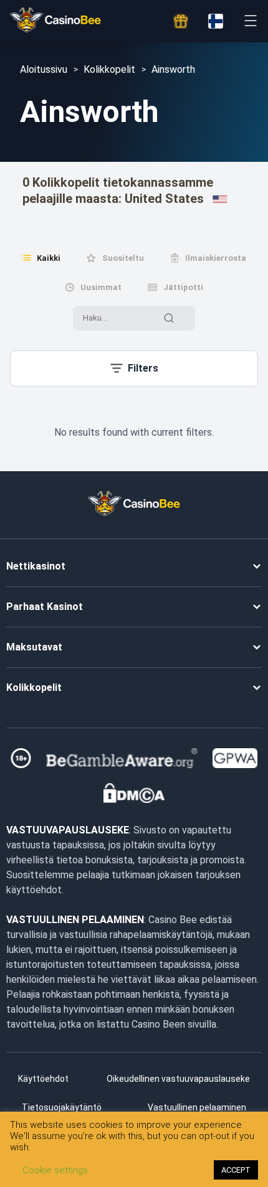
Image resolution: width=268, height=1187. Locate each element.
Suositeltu (123, 258)
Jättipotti (183, 287)
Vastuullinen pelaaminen (197, 1107)
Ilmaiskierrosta (215, 258)
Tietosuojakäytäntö (62, 1107)
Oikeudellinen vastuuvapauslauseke (178, 1079)
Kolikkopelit (109, 69)
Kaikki (48, 258)
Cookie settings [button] (55, 1170)
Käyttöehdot (43, 1079)
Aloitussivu (43, 69)
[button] (134, 368)
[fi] (215, 21)
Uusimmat (101, 287)
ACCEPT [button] (236, 1170)
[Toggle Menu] (250, 21)
